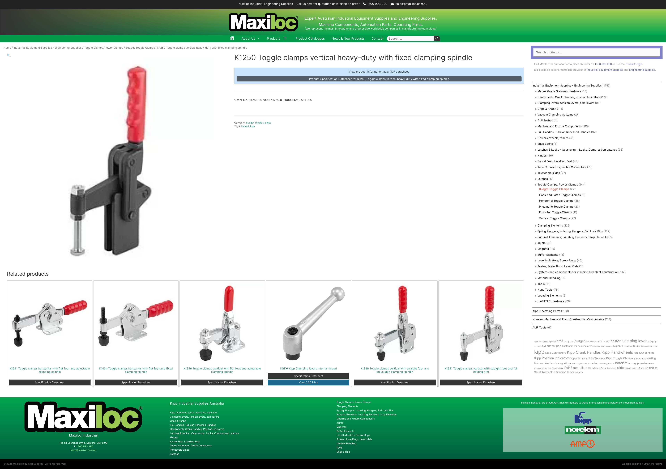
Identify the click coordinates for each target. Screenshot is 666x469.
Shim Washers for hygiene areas (602, 368)
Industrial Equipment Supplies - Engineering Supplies (48, 47)
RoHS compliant (575, 367)
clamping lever (634, 341)
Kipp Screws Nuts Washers (588, 358)
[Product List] (286, 38)
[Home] (232, 38)
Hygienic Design (632, 346)
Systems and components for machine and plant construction (577, 272)
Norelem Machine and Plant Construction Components (568, 319)
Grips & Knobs (546, 108)
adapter (538, 341)
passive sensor (647, 363)
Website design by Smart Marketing (642, 463)
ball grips (569, 341)
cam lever (603, 341)
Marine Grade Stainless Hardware (559, 91)
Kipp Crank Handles (584, 352)
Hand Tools (544, 289)
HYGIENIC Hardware (550, 301)
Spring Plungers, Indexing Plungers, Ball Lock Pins (570, 231)
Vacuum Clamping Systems (555, 114)
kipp (252, 126)
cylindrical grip (551, 346)
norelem (621, 363)
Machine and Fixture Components (559, 126)
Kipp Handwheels (617, 352)
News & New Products (348, 38)
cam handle (591, 341)
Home (7, 47)
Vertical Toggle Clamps (554, 218)
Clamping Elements (550, 225)
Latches (542, 178)
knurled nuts (640, 358)
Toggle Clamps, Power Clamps (103, 47)
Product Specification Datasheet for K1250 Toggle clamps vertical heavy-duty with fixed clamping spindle (379, 79)
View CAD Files (308, 382)
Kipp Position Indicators (552, 358)
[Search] (437, 39)
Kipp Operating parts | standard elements (193, 412)
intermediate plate (649, 346)
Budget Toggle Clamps (140, 47)
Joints (541, 243)
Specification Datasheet (49, 382)
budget (245, 126)
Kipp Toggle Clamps (619, 358)
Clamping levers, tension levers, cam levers (565, 103)
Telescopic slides (548, 173)
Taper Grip (548, 372)
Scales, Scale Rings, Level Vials (557, 266)
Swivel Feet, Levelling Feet (554, 161)
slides (621, 367)
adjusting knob (549, 341)
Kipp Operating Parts (546, 311)
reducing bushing (555, 368)
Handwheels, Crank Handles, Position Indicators (568, 97)
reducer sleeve (540, 368)
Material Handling (549, 278)
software (641, 368)
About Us (248, 38)
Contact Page (634, 64)
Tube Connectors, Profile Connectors (561, 167)
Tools (541, 284)
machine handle (548, 363)
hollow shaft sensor (603, 346)
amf (560, 341)
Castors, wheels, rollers (552, 138)
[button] (9, 55)
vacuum (579, 372)
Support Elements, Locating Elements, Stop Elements (572, 237)
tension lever (565, 372)
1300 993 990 (377, 4)
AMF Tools (539, 327)
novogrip (633, 363)
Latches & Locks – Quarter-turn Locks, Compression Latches (204, 433)
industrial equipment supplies (605, 69)
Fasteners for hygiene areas (578, 346)
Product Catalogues (310, 38)
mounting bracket (606, 363)
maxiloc (594, 363)
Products (273, 38)
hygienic (617, 346)
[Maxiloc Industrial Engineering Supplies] (83, 431)
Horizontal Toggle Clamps (556, 200)
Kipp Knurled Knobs (644, 353)
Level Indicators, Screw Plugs (556, 260)
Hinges (542, 155)
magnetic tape (583, 363)
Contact (377, 38)
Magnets (543, 248)
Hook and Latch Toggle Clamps (560, 195)
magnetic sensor (567, 363)
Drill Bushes (545, 120)
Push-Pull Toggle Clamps (555, 212)
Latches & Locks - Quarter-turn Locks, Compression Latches (577, 149)
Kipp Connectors (555, 352)
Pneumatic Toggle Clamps (556, 206)
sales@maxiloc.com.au (411, 4)
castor (615, 341)
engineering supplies (642, 69)
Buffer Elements (547, 254)
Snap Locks (545, 143)
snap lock (631, 368)
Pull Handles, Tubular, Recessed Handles (563, 132)
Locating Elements (549, 295)
